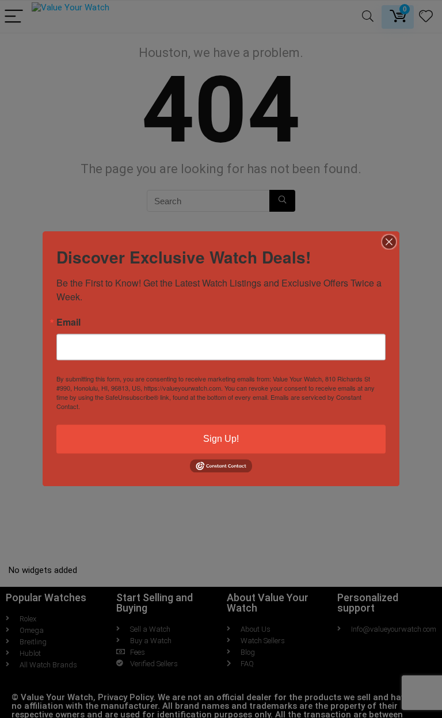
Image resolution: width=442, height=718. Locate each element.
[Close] (389, 242)
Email (68, 322)
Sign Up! (221, 439)
